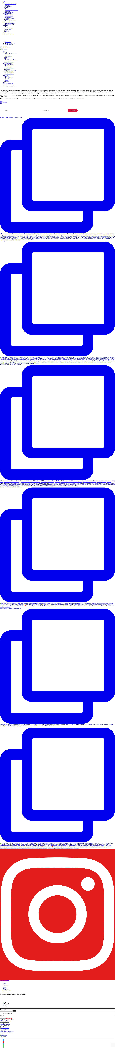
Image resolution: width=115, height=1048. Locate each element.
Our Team (7, 11)
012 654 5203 (8, 42)
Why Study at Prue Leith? (10, 4)
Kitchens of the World (4, 1025)
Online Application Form (10, 20)
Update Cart (3, 1018)
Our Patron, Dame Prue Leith (11, 10)
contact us (79, 98)
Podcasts (7, 31)
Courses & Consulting (7, 13)
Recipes (7, 26)
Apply (14, 1010)
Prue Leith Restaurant (9, 23)
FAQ (6, 8)
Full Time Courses (9, 14)
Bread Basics (3, 1036)
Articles (4, 983)
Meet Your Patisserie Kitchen (6, 1032)
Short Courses (8, 17)
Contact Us (5, 988)
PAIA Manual (6, 991)
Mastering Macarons (4, 1022)
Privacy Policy (6, 989)
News (4, 984)
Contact (4, 32)
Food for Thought (9, 28)
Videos (6, 30)
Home (4, 1)
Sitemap (4, 987)
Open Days (7, 19)
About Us (5, 2)
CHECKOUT (9, 1018)
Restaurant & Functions (8, 22)
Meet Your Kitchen (4, 1029)
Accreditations (8, 6)
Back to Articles (3, 102)
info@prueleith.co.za (10, 43)
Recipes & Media (6, 25)
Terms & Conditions (7, 990)
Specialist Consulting (9, 18)
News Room (8, 29)
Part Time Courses (9, 16)
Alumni (7, 7)
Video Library (6, 986)
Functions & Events (9, 24)
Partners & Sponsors (9, 12)
